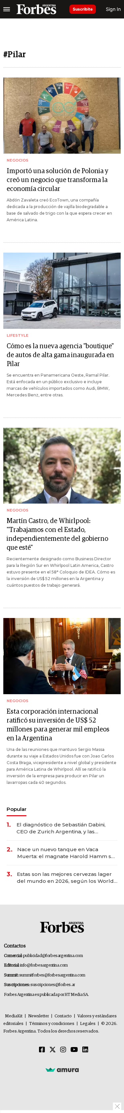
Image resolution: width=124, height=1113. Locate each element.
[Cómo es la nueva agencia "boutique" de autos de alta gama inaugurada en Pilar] (62, 291)
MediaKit (13, 1016)
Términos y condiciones (51, 1024)
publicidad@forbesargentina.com (53, 956)
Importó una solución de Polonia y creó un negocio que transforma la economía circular (57, 180)
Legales (88, 1024)
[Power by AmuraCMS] (62, 1069)
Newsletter (38, 1016)
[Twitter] (52, 1050)
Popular (16, 809)
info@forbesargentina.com (44, 965)
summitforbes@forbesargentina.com (52, 975)
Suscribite (83, 9)
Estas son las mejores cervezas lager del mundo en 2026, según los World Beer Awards (65, 877)
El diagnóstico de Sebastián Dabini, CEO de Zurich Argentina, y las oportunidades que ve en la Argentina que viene (66, 828)
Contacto (63, 1016)
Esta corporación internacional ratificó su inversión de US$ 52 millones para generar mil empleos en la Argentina (58, 725)
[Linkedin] (85, 1050)
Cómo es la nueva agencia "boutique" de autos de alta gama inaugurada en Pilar (60, 355)
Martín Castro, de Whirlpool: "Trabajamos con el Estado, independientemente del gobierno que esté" (57, 534)
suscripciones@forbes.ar (52, 985)
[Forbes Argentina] (36, 9)
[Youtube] (74, 1050)
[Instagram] (63, 1050)
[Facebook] (42, 1050)
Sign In (113, 9)
